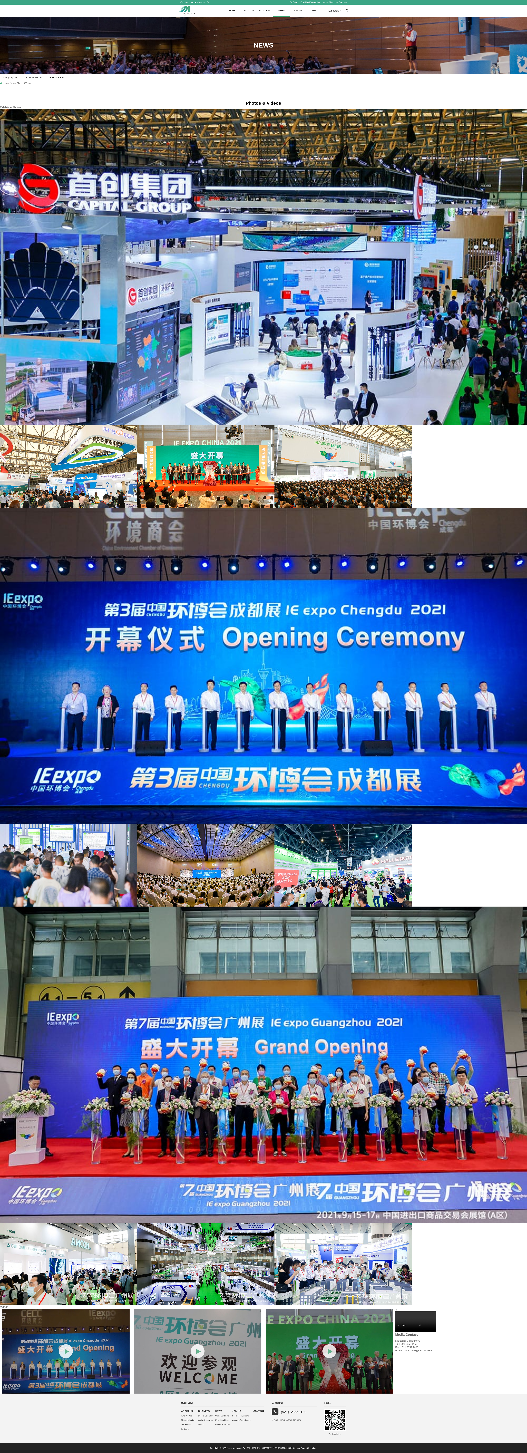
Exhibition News (34, 77)
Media (201, 1424)
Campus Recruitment (241, 1420)
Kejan (313, 1448)
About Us (248, 10)
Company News (11, 77)
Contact (314, 10)
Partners (185, 1429)
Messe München (188, 1420)
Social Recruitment (240, 1416)
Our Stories (186, 1424)
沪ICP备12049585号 (284, 1448)
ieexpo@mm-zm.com (290, 1420)
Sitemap (296, 1448)
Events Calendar (205, 1416)
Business (265, 10)
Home (232, 10)
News (281, 10)
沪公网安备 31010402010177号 (260, 1448)
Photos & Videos (57, 77)
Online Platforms (205, 1420)
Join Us (298, 10)
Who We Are (186, 1416)
